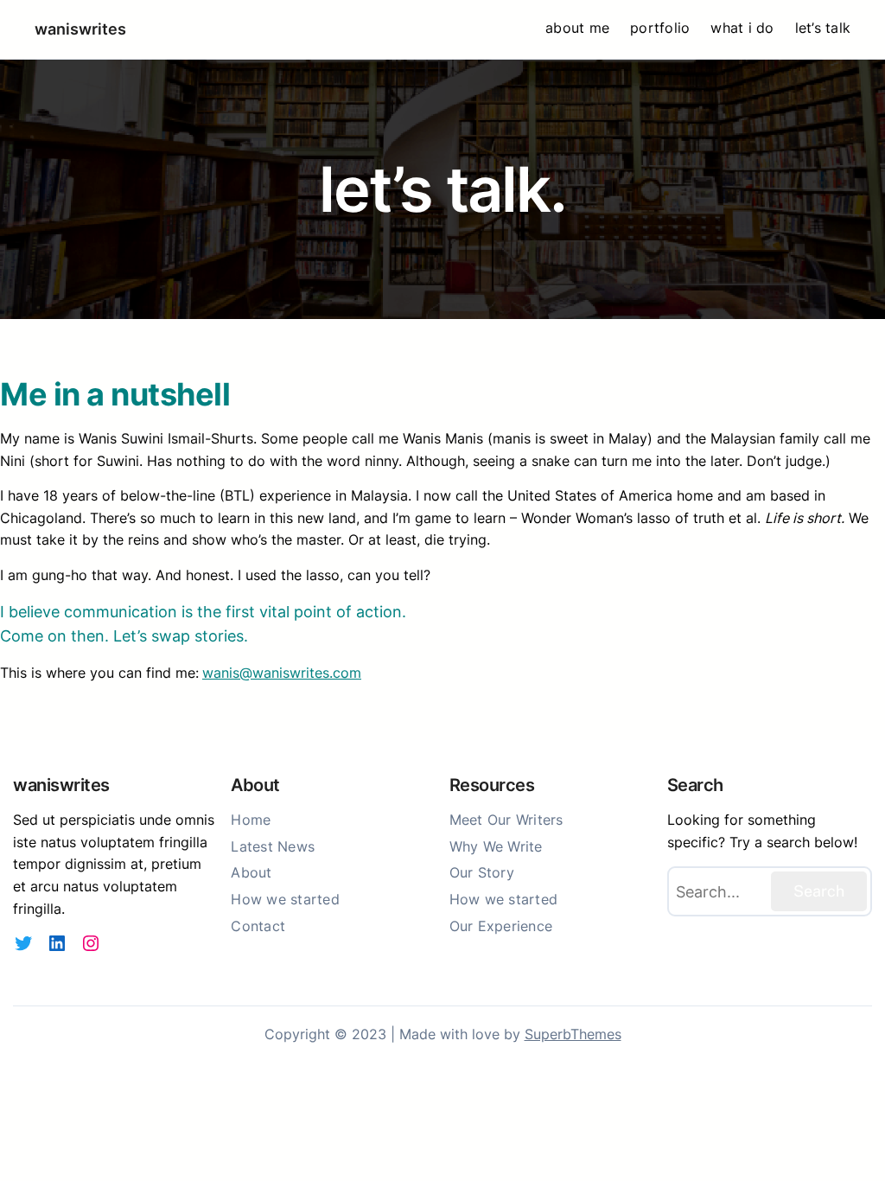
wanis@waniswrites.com (281, 672)
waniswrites (80, 29)
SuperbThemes (573, 1034)
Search (818, 891)
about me (577, 27)
